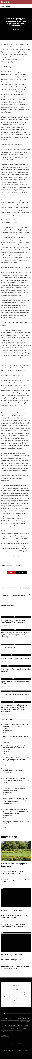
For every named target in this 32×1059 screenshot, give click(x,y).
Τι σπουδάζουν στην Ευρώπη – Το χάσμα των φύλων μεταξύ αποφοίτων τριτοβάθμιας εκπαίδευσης (15, 726)
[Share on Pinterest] (20, 579)
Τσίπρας (27, 1025)
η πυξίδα (7, 1047)
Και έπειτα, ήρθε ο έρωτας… (12, 955)
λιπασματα (16, 565)
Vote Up (12, 572)
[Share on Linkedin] (24, 579)
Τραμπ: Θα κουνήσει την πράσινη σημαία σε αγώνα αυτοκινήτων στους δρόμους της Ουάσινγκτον (15, 747)
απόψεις (16, 1052)
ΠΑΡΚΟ (23, 565)
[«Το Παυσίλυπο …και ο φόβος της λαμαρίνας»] (16, 691)
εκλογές (18, 1028)
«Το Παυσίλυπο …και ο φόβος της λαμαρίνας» (15, 694)
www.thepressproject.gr (12, 556)
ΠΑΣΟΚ (4, 1025)
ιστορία (13, 1050)
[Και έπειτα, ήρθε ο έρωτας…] (16, 942)
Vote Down (22, 572)
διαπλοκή (11, 1028)
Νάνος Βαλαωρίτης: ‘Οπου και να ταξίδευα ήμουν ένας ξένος (18, 587)
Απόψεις (12, 1018)
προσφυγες (5, 1035)
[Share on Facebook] (6, 579)
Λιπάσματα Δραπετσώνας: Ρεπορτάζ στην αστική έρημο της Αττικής (14, 916)
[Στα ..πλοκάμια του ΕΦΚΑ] (16, 644)
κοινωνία (19, 1047)
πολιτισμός (19, 1050)
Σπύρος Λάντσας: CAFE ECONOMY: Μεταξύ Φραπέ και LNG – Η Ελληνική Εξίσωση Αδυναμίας (15, 635)
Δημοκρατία (26, 1018)
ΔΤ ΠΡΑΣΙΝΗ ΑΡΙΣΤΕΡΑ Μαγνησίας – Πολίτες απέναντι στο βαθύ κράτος (15, 967)
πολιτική (13, 1047)
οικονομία (25, 1047)
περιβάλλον (7, 1050)
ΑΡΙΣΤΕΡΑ (5, 1018)
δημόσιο (4, 1028)
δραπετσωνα (9, 565)
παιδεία (26, 1050)
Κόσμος (23, 1022)
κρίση (3, 1032)
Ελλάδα (4, 1022)
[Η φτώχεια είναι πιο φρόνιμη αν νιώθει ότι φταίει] (16, 655)
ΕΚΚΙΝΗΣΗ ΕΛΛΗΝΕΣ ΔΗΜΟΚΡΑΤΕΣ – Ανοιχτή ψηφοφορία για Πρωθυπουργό (13, 621)
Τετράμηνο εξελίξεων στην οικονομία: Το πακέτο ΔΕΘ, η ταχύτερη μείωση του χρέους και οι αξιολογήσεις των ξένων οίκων (16, 759)
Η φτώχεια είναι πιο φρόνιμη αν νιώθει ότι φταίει (15, 658)
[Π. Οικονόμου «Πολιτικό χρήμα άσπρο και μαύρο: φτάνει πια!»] (16, 666)
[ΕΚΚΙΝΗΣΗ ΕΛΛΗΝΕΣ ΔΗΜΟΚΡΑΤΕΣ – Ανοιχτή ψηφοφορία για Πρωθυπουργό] (16, 617)
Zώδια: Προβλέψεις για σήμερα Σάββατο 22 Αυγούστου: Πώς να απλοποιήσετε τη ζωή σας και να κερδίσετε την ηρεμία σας (16, 799)
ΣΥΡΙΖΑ (20, 1025)
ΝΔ (28, 1022)
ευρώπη (25, 1028)
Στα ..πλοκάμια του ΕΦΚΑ (8, 647)
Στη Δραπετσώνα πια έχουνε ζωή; (11, 960)
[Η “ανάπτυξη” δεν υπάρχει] (16, 897)
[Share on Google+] (15, 579)
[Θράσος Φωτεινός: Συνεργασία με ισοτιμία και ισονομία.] (16, 678)
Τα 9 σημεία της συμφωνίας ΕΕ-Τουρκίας (13, 595)
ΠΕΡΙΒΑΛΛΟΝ (12, 1025)
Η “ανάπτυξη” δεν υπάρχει (12, 910)
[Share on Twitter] (11, 579)
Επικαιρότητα (10, 720)
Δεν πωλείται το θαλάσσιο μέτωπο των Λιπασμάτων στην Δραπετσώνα (13, 872)
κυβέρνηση (10, 1032)
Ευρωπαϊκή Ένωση (13, 1022)
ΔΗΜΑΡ (19, 1018)
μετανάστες (18, 1032)
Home (2, 6)
